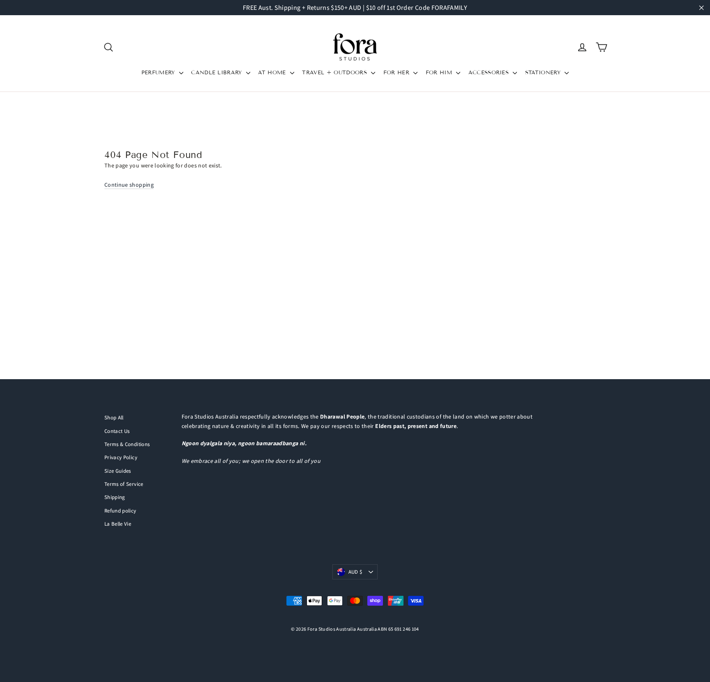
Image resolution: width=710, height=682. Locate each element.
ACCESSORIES (489, 72)
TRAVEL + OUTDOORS (335, 72)
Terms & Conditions (127, 444)
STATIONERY (544, 72)
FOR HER (397, 72)
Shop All (114, 417)
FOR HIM (440, 72)
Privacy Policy (120, 457)
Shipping (114, 497)
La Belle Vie (117, 523)
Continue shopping (129, 184)
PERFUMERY (159, 72)
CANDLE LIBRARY (217, 72)
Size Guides (117, 470)
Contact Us (117, 431)
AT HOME (273, 72)
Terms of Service (123, 484)
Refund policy (120, 510)
